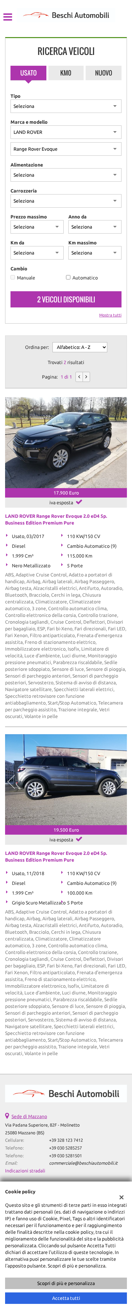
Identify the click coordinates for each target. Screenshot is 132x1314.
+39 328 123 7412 (66, 1140)
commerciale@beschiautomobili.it (83, 1163)
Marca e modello (29, 122)
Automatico (85, 277)
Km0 (65, 72)
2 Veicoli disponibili (66, 299)
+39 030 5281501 (65, 1155)
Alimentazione (26, 165)
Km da (17, 242)
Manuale (26, 277)
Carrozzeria (23, 190)
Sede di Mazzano (29, 1116)
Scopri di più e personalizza (66, 1283)
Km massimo (82, 242)
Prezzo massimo (28, 216)
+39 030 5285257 (65, 1148)
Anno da (77, 216)
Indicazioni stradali (25, 1170)
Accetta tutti (66, 1298)
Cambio (18, 268)
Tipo (15, 96)
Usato (28, 72)
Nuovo (103, 72)
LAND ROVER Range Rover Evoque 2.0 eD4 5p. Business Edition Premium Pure (56, 519)
